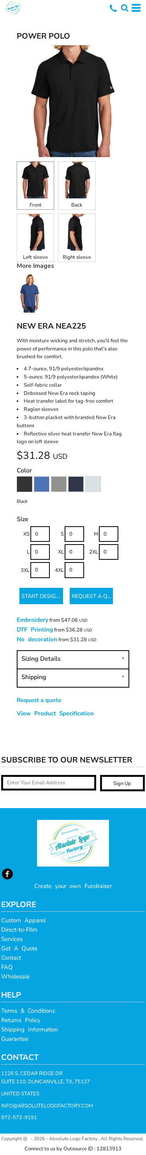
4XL (59, 570)
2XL (93, 551)
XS (26, 534)
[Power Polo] (30, 311)
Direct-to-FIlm (19, 930)
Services (12, 939)
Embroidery (32, 620)
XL (61, 551)
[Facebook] (7, 873)
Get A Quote (19, 948)
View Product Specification (55, 713)
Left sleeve (35, 257)
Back (77, 205)
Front (36, 205)
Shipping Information (29, 1029)
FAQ (7, 967)
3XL (25, 570)
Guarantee (14, 1039)
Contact (11, 958)
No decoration (37, 639)
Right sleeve (77, 257)
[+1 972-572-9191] (113, 11)
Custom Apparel (23, 920)
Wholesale (15, 976)
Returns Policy (20, 1020)
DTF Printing (35, 629)
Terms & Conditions (28, 1011)
